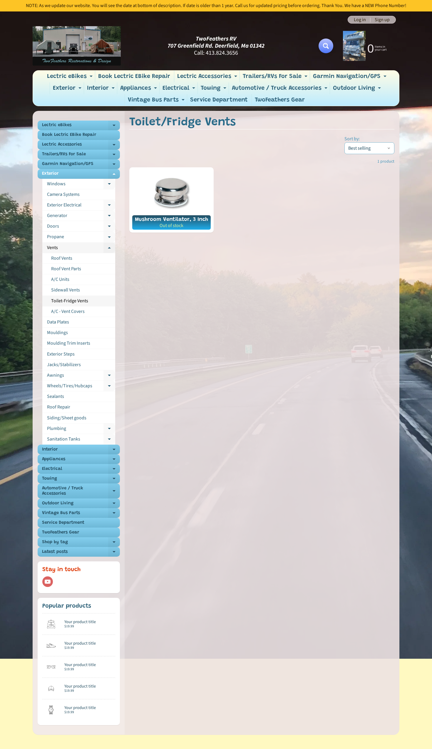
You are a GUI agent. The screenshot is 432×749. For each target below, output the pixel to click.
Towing (214, 89)
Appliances (139, 89)
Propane (81, 237)
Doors (81, 227)
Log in (360, 19)
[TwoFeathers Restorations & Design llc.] (77, 45)
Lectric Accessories (208, 78)
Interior (101, 89)
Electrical (180, 89)
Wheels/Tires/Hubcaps (81, 387)
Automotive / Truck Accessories (280, 89)
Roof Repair (58, 407)
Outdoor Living (357, 89)
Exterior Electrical (81, 206)
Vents (81, 248)
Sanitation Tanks (81, 440)
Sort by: (352, 139)
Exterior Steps (61, 354)
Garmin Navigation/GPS (350, 78)
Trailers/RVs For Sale (276, 78)
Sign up (382, 19)
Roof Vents (61, 258)
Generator (81, 216)
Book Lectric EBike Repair (134, 76)
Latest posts (81, 553)
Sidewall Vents (65, 290)
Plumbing (81, 429)
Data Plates (58, 322)
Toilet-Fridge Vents (69, 301)
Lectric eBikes (70, 78)
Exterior (68, 89)
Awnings (81, 376)
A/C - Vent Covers (68, 311)
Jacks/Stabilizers (64, 364)
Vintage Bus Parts (157, 101)
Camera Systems (63, 194)
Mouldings (57, 332)
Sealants (55, 396)
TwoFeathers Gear (280, 100)
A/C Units (60, 279)
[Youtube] (47, 581)
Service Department (219, 100)
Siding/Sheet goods (66, 418)
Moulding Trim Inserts (68, 343)
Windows (81, 185)
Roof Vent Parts (66, 269)
